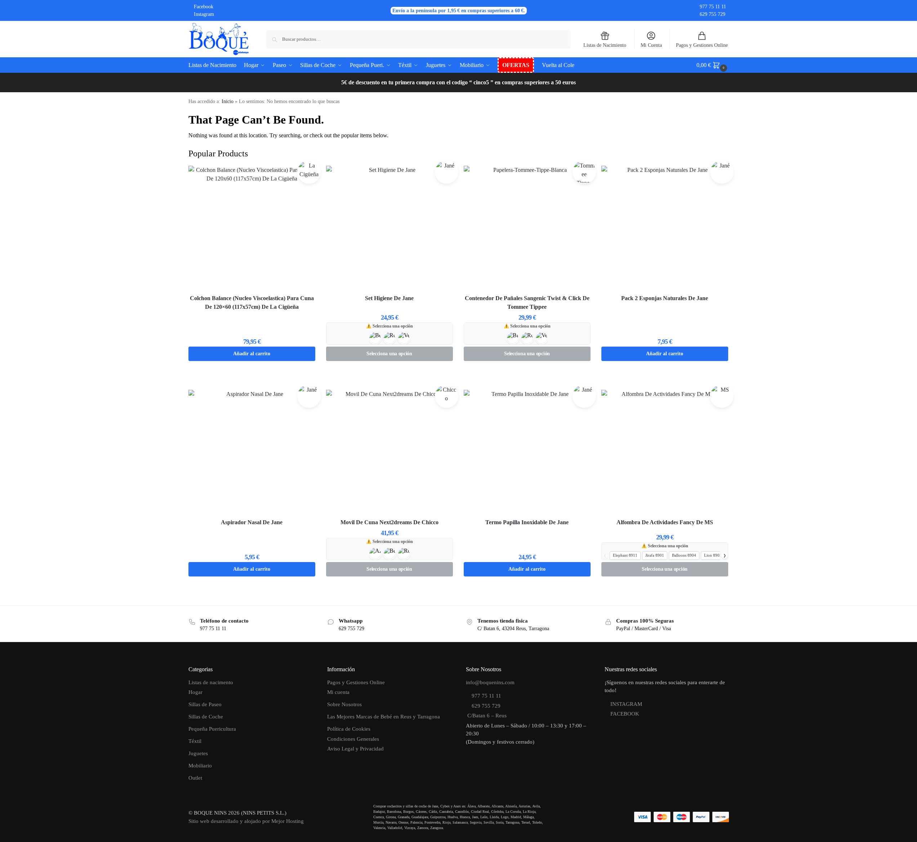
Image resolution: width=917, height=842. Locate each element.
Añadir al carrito (251, 353)
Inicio (227, 101)
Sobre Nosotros (344, 704)
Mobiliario (200, 766)
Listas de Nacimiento (604, 45)
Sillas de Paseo (205, 704)
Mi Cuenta (651, 45)
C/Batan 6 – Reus (486, 715)
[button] (712, 65)
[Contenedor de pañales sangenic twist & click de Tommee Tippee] (527, 229)
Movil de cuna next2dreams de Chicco (389, 522)
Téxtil (194, 741)
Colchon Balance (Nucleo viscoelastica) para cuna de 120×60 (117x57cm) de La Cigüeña (252, 302)
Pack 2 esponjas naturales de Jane (664, 298)
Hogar (195, 692)
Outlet (195, 778)
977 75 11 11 (713, 6)
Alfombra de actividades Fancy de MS (664, 522)
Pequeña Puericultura (212, 729)
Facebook (203, 6)
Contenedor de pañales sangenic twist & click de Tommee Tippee (527, 302)
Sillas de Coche (205, 717)
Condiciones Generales (353, 739)
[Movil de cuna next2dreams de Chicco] (389, 453)
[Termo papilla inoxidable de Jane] (527, 453)
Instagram (204, 14)
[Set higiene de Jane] (389, 229)
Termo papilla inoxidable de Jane (527, 522)
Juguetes (198, 753)
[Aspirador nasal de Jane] (251, 453)
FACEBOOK (624, 714)
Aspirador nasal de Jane (251, 522)
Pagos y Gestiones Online (702, 45)
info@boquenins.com (490, 682)
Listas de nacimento (210, 682)
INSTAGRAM (626, 704)
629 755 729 (712, 14)
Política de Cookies (348, 729)
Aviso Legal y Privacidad (355, 749)
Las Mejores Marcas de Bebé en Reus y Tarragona (383, 717)
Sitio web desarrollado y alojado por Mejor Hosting (246, 821)
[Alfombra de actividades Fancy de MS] (664, 453)
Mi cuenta (338, 692)
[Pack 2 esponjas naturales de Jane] (664, 229)
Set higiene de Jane (389, 298)
